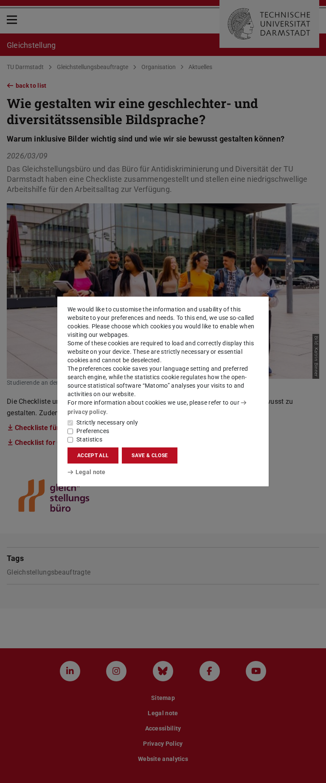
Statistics (89, 439)
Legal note (91, 472)
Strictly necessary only (107, 422)
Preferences (92, 431)
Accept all (93, 455)
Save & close (150, 455)
